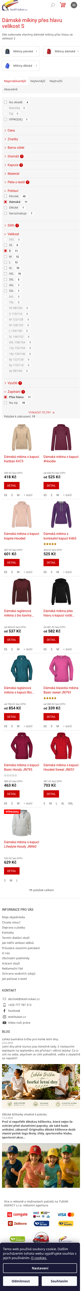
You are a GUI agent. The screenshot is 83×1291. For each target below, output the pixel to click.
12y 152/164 (20, 348)
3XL (14, 279)
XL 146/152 (19, 336)
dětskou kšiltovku (38, 1121)
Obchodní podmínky (15, 958)
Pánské (17, 196)
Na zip (17, 403)
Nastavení (40, 1268)
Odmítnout (21, 1281)
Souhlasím (59, 1281)
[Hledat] (53, 5)
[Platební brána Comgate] (17, 1214)
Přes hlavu (20, 397)
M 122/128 (19, 319)
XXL (15, 273)
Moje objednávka (13, 917)
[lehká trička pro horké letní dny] (41, 1086)
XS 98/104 (18, 308)
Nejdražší (56, 81)
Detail (11, 485)
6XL (14, 296)
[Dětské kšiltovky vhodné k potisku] (41, 1165)
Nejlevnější (37, 81)
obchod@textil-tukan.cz (24, 999)
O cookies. (39, 1258)
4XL (14, 285)
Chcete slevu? (11, 922)
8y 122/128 (19, 359)
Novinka (17, 108)
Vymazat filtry (40, 412)
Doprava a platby (13, 927)
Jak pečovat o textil (14, 979)
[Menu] (74, 5)
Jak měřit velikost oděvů (18, 943)
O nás (6, 953)
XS (13, 245)
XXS (14, 239)
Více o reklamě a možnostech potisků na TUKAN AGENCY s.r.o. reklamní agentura (36, 1203)
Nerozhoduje (20, 213)
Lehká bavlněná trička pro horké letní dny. (30, 1039)
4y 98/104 (18, 371)
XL (14, 268)
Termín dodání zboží (16, 938)
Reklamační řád (12, 968)
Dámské (18, 202)
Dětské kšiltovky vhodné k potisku (24, 1114)
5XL (14, 291)
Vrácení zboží (11, 963)
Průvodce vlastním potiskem (21, 948)
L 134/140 (18, 331)
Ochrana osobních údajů (18, 973)
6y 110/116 (19, 365)
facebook (14, 1011)
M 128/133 (19, 325)
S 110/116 (18, 314)
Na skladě (18, 102)
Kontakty (8, 932)
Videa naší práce (19, 1022)
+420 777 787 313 (19, 1005)
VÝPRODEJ (18, 119)
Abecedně (11, 89)
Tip (13, 113)
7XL (14, 302)
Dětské (16, 207)
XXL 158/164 (20, 342)
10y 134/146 (20, 354)
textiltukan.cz (17, 1017)
